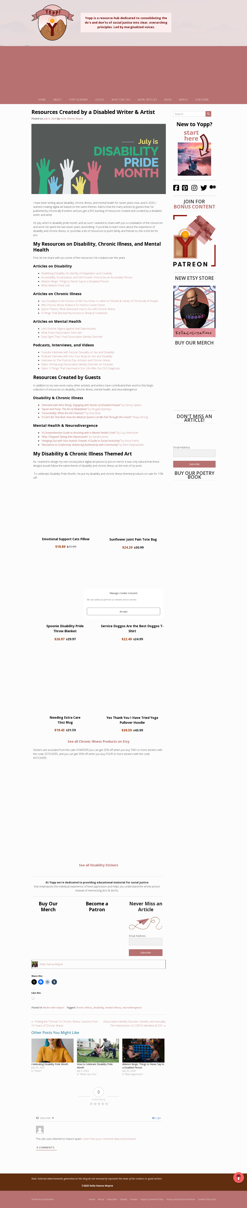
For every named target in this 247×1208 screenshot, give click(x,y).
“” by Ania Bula (70, 413)
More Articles (147, 99)
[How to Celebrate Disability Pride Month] (98, 1051)
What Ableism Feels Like (55, 285)
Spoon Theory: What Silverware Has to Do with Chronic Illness (78, 309)
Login (158, 1118)
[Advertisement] (123, 69)
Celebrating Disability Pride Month (49, 1064)
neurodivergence (132, 1007)
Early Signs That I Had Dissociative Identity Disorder (72, 336)
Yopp (52, 22)
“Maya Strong (94, 417)
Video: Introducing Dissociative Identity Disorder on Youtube (77, 364)
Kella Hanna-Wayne (71, 118)
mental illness (113, 1007)
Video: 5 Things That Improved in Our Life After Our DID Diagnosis (80, 368)
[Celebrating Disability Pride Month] (52, 1051)
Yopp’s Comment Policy (152, 1199)
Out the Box (48, 1199)
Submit (123, 1199)
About (57, 99)
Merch (183, 99)
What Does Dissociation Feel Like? (61, 332)
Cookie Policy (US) (207, 1199)
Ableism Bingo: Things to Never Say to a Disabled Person (75, 281)
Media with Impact (53, 1007)
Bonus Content (194, 206)
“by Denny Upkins (91, 405)
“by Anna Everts (90, 441)
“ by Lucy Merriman (89, 433)
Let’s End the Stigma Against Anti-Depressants (68, 328)
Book (168, 99)
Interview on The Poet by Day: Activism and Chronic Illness (75, 360)
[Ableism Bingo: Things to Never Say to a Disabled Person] (143, 1051)
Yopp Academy (78, 99)
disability (98, 1007)
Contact (134, 1199)
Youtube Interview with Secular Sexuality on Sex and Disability (77, 352)
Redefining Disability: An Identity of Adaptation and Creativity (76, 273)
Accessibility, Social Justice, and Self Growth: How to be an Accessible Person (87, 277)
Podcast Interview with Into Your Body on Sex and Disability (76, 356)
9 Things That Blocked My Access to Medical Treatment (74, 313)
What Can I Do (121, 99)
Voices (99, 99)
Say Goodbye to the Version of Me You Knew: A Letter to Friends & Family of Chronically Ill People (99, 301)
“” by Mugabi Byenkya (76, 409)
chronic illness (84, 1007)
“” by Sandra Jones (74, 437)
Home (42, 99)
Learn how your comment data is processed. (109, 1139)
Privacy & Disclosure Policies (181, 1199)
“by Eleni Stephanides (92, 445)
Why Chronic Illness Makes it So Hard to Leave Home (73, 305)
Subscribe (202, 99)
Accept (124, 611)
